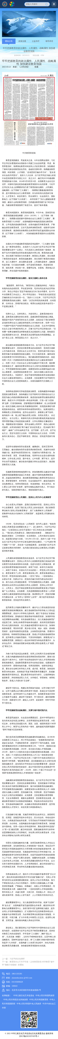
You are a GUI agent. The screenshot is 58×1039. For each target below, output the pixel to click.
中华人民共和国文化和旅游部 (15, 1000)
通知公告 (9, 41)
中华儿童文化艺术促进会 (23, 996)
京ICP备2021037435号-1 (29, 1036)
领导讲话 (49, 41)
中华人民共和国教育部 (38, 1000)
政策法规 (22, 41)
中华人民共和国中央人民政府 (29, 1004)
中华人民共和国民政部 (44, 996)
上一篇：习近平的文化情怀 (13, 959)
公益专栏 (36, 41)
